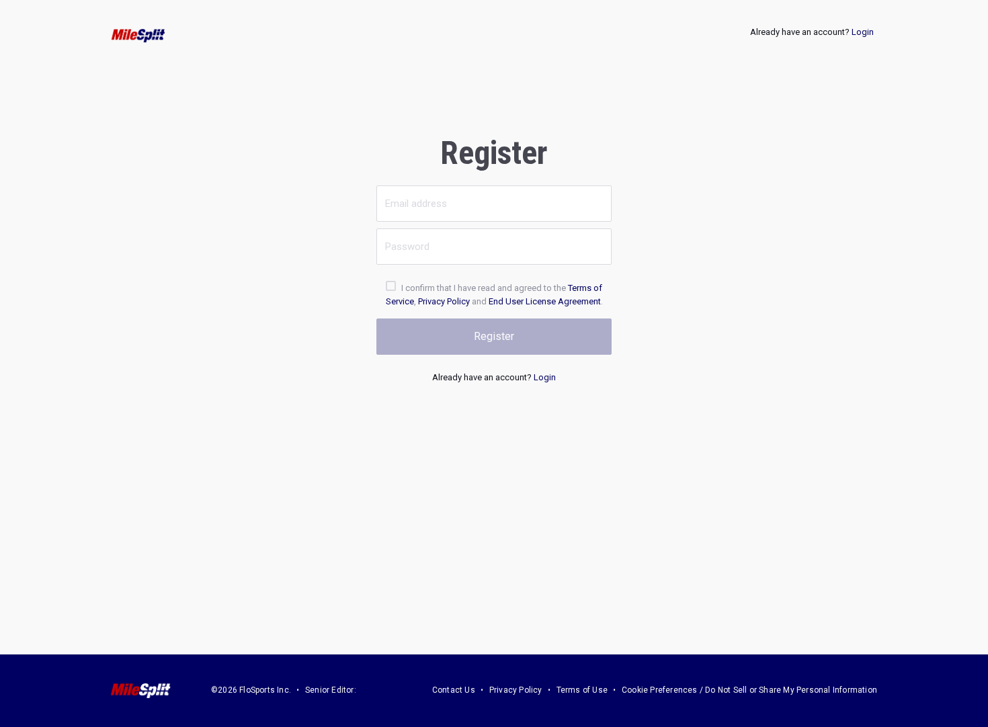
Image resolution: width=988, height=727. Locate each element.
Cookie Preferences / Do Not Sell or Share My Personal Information (749, 690)
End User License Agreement (545, 301)
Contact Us (453, 690)
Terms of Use (582, 690)
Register (494, 336)
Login (863, 32)
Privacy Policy (444, 301)
